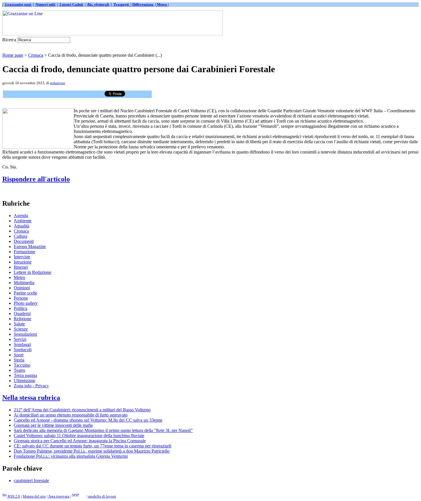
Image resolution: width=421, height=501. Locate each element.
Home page (12, 55)
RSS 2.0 (13, 496)
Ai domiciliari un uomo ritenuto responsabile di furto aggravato (70, 414)
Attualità (21, 225)
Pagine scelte (25, 292)
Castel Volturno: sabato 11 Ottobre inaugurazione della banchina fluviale (79, 435)
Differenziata (143, 4)
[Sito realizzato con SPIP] (79, 496)
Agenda (21, 215)
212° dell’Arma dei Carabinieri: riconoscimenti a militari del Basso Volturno (82, 409)
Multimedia (24, 282)
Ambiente (23, 220)
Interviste (22, 256)
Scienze (21, 329)
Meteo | (162, 4)
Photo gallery (26, 303)
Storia (19, 359)
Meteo (19, 277)
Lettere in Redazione (32, 272)
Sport (18, 354)
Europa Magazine (30, 246)
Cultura (20, 236)
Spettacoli (23, 349)
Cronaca (35, 55)
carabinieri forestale (31, 480)
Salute (19, 323)
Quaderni (22, 313)
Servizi (20, 339)
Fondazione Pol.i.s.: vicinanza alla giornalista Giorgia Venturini (71, 456)
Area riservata (58, 496)
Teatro (19, 370)
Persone (21, 298)
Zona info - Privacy (31, 385)
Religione (22, 318)
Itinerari (21, 267)
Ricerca (9, 39)
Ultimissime (24, 380)
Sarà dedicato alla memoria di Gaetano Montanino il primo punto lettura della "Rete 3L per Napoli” (103, 430)
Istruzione (23, 262)
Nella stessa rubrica (31, 397)
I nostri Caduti (71, 4)
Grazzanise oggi (18, 4)
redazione (57, 83)
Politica (20, 308)
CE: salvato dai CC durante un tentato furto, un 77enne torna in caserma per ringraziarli (92, 445)
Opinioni (22, 287)
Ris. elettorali (98, 4)
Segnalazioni (25, 334)
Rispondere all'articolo (36, 179)
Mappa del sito (34, 496)
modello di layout (102, 496)
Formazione (24, 251)
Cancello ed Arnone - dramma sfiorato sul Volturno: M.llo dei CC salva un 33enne (88, 420)
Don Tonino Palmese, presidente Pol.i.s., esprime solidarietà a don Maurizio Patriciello (92, 451)
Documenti (24, 241)
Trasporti (122, 4)
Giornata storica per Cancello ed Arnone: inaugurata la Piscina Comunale (80, 440)
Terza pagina (25, 375)
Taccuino (22, 365)
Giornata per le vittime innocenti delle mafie (53, 425)
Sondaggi (22, 344)
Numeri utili (45, 4)
